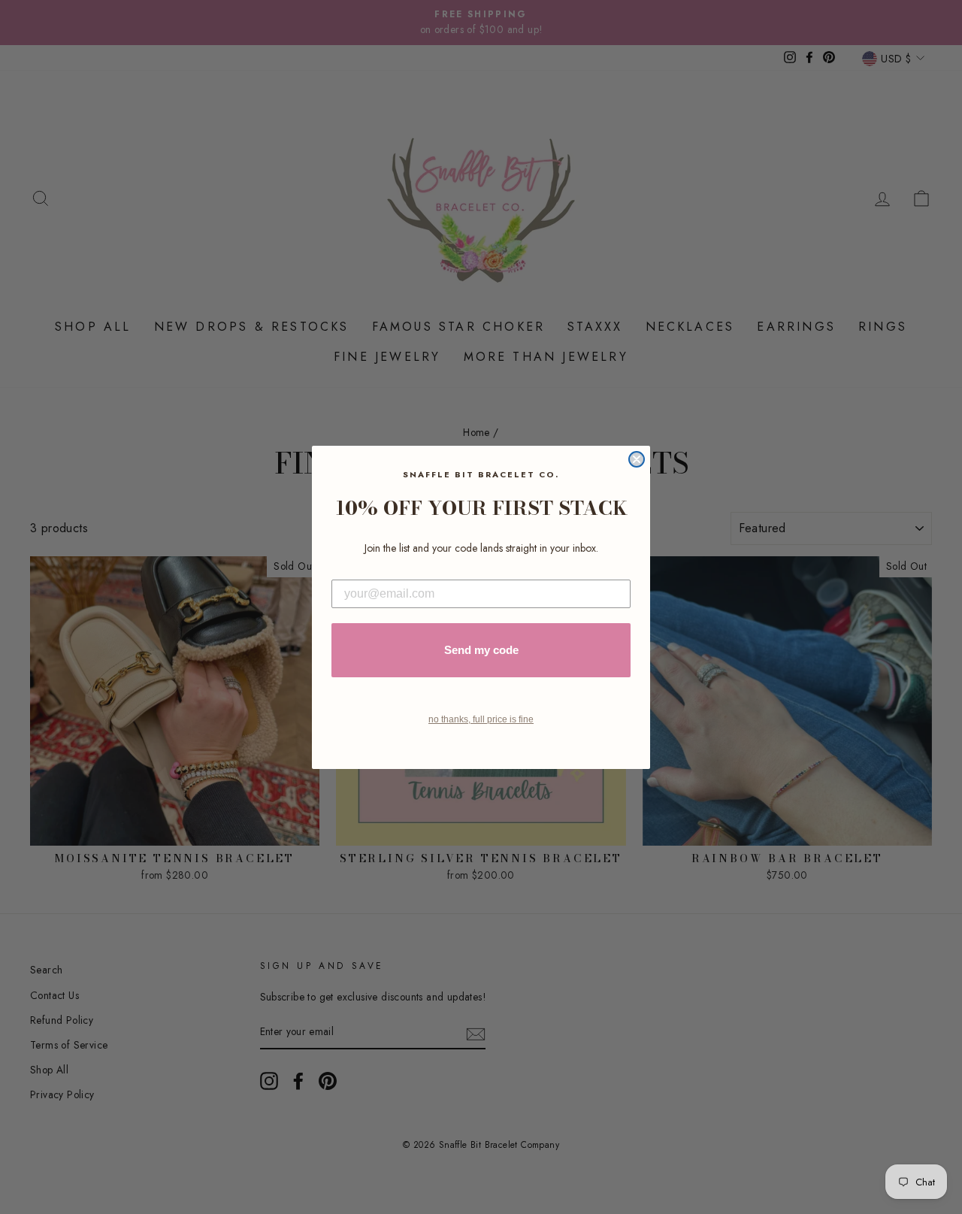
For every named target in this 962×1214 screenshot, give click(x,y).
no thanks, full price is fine (481, 719)
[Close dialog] (636, 459)
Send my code (481, 649)
